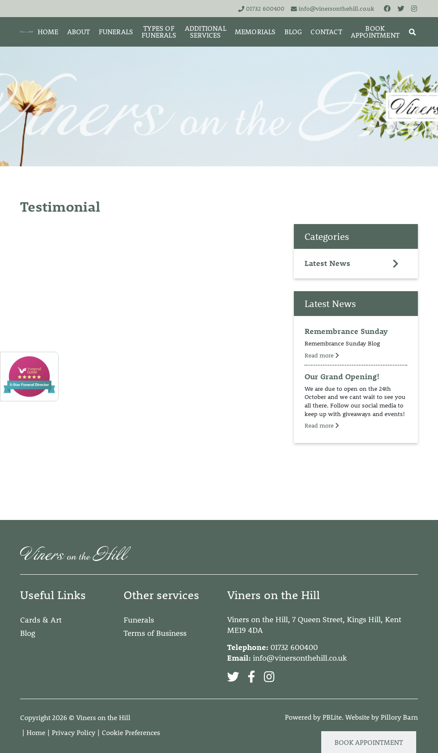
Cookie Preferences (131, 732)
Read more (320, 355)
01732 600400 (265, 9)
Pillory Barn (399, 716)
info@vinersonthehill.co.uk (336, 9)
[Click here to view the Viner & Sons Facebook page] (387, 8)
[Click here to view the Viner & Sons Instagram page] (414, 8)
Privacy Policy (73, 732)
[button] (412, 32)
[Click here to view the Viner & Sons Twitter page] (401, 8)
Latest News (327, 263)
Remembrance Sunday (346, 331)
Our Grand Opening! (342, 376)
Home (36, 732)
